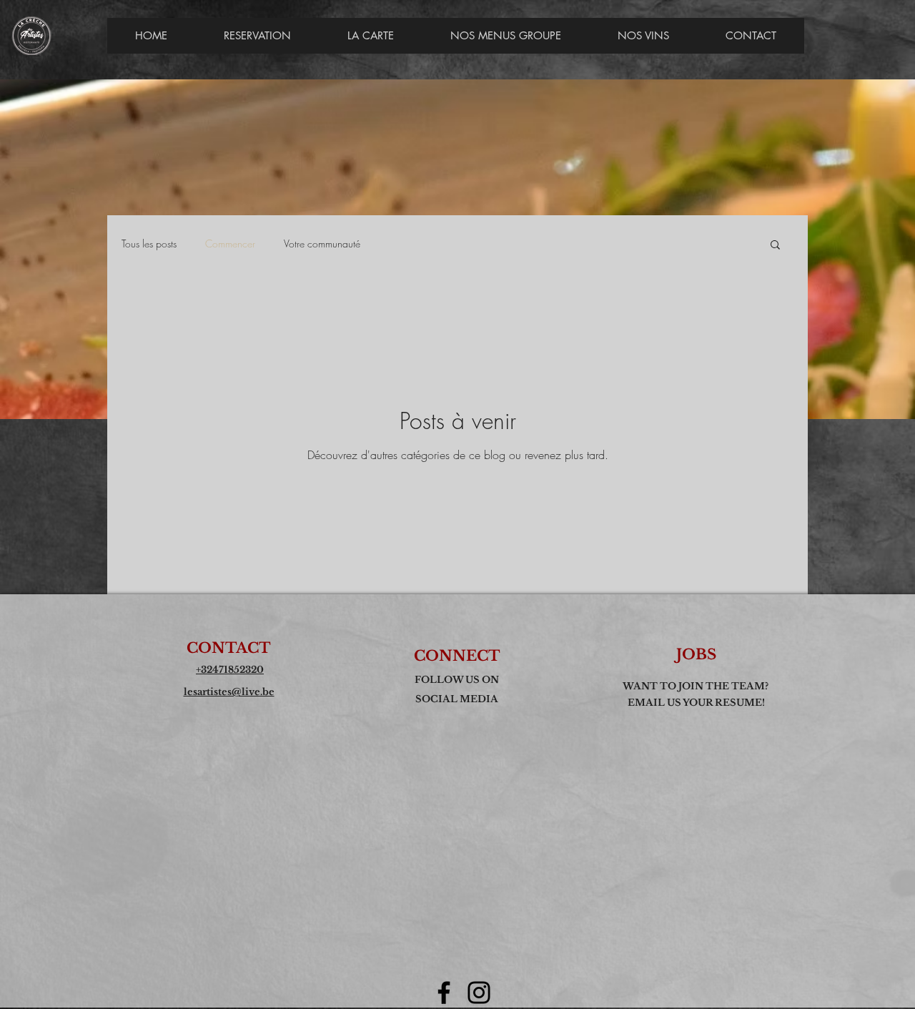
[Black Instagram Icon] (479, 993)
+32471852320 (230, 670)
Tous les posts (149, 243)
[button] (775, 245)
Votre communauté (322, 243)
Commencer (230, 243)
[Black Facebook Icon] (444, 993)
